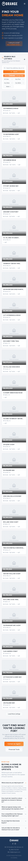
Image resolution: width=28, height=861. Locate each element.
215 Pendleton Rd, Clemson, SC (14, 847)
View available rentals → (14, 44)
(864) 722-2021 (15, 849)
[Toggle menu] (24, 3)
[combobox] (8, 79)
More (7, 86)
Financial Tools (14, 749)
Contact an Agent (14, 744)
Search (15, 71)
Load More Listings (14, 714)
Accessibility (14, 857)
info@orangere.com (14, 852)
